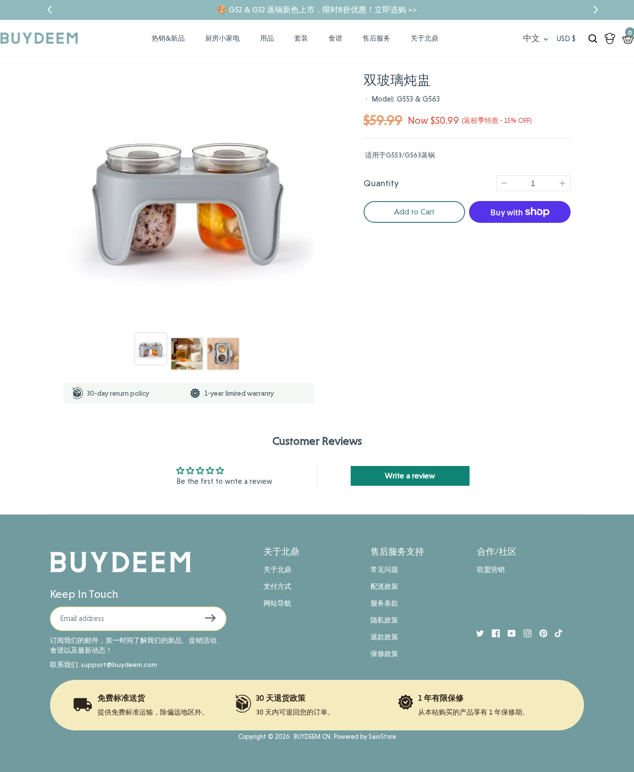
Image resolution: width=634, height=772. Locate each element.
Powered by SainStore (365, 736)
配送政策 (384, 586)
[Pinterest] (539, 632)
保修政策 (384, 654)
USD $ (566, 38)
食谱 (335, 38)
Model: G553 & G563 (405, 99)
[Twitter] (476, 632)
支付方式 (277, 586)
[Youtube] (508, 632)
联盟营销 (491, 569)
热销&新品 (168, 38)
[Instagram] (523, 632)
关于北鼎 (424, 38)
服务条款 (384, 603)
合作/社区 (497, 551)
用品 (267, 38)
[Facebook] (492, 632)
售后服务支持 (397, 551)
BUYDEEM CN (310, 736)
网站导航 (277, 603)
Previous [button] (62, 197)
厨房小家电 (222, 38)
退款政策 (384, 637)
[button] (44, 10)
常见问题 (384, 569)
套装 (301, 38)
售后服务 (376, 38)
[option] (188, 197)
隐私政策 (384, 620)
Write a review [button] (410, 475)
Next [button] (315, 197)
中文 (531, 38)
